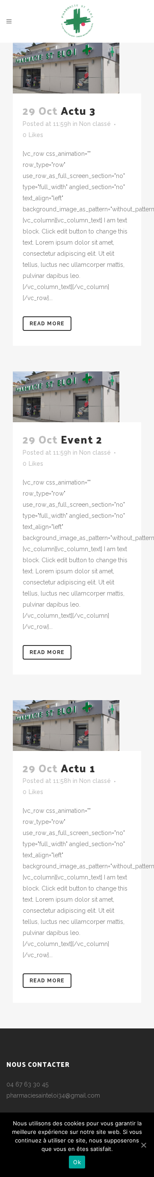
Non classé (95, 123)
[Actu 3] (77, 68)
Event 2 (81, 439)
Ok (77, 1162)
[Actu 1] (77, 725)
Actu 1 (78, 767)
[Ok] (143, 1145)
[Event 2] (77, 396)
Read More (47, 324)
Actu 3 (78, 110)
